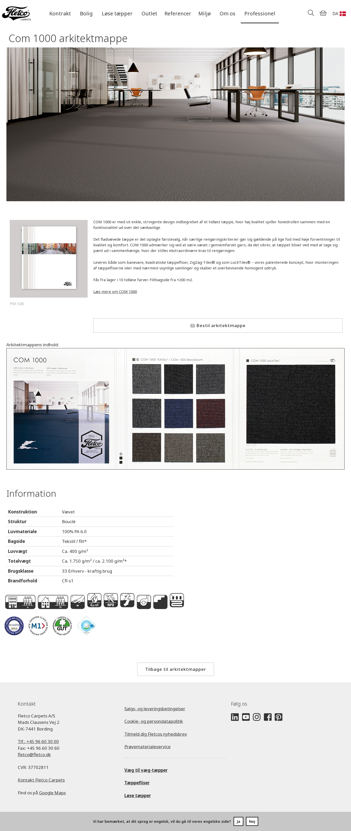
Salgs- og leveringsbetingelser (154, 709)
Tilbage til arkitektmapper (175, 669)
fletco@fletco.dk (34, 754)
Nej (252, 821)
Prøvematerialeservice (147, 746)
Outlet (149, 13)
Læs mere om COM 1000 (115, 291)
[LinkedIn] (235, 717)
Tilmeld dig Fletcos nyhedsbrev (155, 734)
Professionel (259, 13)
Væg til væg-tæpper (146, 770)
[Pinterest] (278, 717)
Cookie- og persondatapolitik (153, 721)
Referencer (177, 13)
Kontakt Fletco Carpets (41, 780)
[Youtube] (246, 717)
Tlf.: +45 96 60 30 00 (38, 741)
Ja (238, 821)
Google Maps (52, 793)
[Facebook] (268, 717)
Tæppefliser (137, 783)
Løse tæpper (137, 795)
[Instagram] (257, 717)
